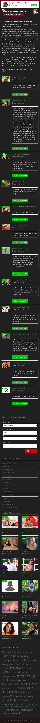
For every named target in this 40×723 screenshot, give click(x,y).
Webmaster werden (30, 720)
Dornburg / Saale (8, 470)
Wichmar (5, 485)
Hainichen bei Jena (9, 463)
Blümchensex (10, 656)
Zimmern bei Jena (18, 80)
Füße (5, 672)
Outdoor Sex (24, 692)
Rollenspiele (18, 700)
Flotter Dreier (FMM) (20, 668)
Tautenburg (6, 489)
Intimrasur (13, 681)
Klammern (22, 680)
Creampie (6, 660)
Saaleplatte (6, 476)
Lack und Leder (28, 683)
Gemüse (23, 671)
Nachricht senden (19, 94)
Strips (26, 707)
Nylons (33, 688)
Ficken (17, 664)
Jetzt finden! (32, 451)
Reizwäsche (18, 696)
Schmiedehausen (8, 504)
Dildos (27, 660)
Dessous (17, 660)
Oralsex (12, 692)
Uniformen (18, 709)
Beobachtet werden (22, 652)
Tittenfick (7, 709)
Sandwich (4, 704)
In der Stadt (6, 443)
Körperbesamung (10, 684)
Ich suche (6, 422)
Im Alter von (7, 429)
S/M (27, 701)
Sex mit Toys (19, 707)
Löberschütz (7, 492)
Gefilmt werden (13, 672)
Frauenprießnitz (8, 495)
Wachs (18, 713)
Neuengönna (7, 466)
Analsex (6, 652)
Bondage (25, 656)
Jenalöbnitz (6, 501)
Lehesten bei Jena (8, 479)
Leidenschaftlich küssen (9, 688)
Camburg (6, 498)
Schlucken (12, 704)
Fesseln (11, 664)
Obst (4, 692)
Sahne (31, 701)
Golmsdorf (6, 482)
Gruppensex (8, 676)
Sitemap (19, 720)
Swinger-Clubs (32, 707)
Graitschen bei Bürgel (10, 508)
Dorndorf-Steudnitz (9, 473)
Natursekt (23, 687)
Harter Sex (23, 676)
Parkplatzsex (6, 697)
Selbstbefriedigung (25, 704)
